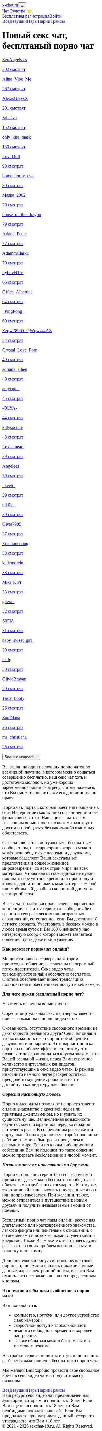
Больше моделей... (21, 757)
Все (5, 21)
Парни (44, 21)
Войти (55, 16)
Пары (32, 21)
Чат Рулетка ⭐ (17, 11)
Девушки (18, 21)
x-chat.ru (10, 5)
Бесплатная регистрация (25, 16)
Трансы (57, 21)
